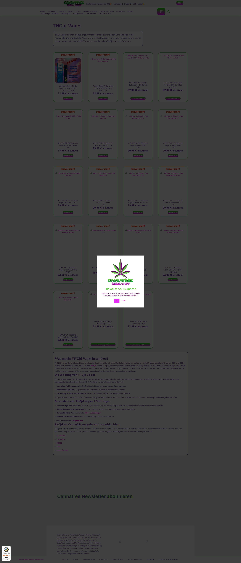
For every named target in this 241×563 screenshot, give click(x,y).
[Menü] (9, 547)
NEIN (123, 301)
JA (117, 301)
